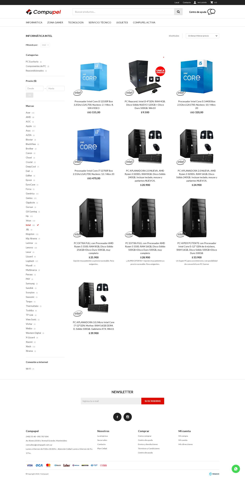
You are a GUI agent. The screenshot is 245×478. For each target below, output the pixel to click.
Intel (44, 45)
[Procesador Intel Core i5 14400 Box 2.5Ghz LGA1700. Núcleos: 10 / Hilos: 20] (196, 75)
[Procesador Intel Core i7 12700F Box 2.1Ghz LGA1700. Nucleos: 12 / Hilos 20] (93, 144)
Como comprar (145, 436)
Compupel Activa (144, 22)
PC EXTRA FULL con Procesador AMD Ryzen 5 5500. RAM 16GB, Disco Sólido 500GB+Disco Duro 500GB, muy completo (145, 248)
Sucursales (102, 440)
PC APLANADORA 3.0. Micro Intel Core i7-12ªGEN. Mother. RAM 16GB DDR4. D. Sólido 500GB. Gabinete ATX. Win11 (93, 325)
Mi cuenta (182, 440)
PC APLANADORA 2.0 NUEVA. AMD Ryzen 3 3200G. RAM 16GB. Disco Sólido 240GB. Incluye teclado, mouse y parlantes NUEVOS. (196, 175)
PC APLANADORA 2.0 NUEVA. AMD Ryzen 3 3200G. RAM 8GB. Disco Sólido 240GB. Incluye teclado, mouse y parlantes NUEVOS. (145, 175)
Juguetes (122, 22)
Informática (34, 22)
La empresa (102, 436)
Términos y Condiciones (149, 448)
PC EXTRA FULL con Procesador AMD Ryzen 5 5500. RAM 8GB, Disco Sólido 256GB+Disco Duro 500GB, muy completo (94, 248)
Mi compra (183, 436)
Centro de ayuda (145, 440)
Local (177, 2)
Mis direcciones (185, 444)
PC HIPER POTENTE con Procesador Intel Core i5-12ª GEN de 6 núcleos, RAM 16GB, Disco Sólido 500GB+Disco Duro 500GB (196, 248)
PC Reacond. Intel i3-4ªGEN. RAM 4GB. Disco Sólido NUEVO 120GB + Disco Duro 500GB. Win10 (145, 104)
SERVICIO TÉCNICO (100, 22)
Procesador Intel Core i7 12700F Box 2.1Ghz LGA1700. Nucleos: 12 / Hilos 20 (93, 172)
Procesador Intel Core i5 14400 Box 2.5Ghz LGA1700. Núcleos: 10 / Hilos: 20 (196, 104)
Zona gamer (55, 22)
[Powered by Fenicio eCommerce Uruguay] (214, 473)
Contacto (187, 2)
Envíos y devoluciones (148, 444)
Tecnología (76, 22)
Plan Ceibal (102, 448)
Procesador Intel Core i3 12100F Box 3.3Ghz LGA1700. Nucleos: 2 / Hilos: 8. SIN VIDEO (94, 104)
